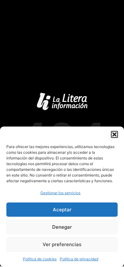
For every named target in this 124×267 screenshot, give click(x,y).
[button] (114, 134)
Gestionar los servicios (60, 192)
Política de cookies (40, 259)
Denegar (62, 227)
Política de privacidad (79, 259)
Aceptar (62, 210)
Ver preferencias (62, 244)
